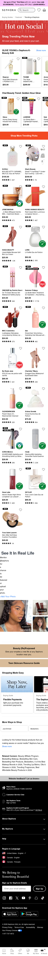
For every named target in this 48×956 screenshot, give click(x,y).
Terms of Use (19, 927)
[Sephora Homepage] (9, 10)
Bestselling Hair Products (12, 761)
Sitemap (40, 927)
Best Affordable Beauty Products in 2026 (20, 768)
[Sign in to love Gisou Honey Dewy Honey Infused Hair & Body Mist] (18, 98)
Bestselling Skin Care (28, 758)
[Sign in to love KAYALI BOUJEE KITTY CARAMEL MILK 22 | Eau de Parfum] (20, 146)
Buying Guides (7, 17)
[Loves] (39, 10)
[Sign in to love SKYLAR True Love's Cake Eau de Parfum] (43, 469)
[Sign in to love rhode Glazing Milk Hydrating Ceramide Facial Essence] (43, 429)
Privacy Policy (7, 927)
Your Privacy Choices (10, 930)
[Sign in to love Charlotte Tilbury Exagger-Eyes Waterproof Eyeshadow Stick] (43, 348)
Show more (41, 50)
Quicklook (7, 66)
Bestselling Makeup (10, 758)
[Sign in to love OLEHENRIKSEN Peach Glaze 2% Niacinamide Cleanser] (20, 388)
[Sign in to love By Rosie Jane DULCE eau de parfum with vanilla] (20, 348)
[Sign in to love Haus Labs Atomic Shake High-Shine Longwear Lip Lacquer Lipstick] (20, 469)
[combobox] (26, 10)
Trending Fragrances (26, 767)
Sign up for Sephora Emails (14, 883)
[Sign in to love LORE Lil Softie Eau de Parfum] (43, 227)
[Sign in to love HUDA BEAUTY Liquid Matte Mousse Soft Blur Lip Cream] (20, 227)
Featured (18, 17)
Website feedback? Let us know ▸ (24, 778)
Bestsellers (28, 761)
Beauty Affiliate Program (28, 756)
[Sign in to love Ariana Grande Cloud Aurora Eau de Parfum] (43, 388)
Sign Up (39, 888)
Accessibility (30, 927)
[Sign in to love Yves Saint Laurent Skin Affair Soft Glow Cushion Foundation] (20, 509)
